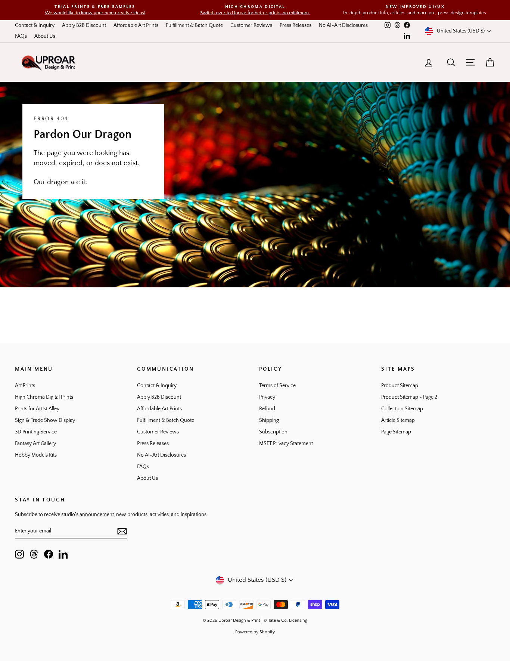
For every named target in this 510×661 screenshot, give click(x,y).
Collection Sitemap (402, 409)
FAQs (21, 36)
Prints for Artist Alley (37, 409)
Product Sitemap (399, 386)
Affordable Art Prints (135, 25)
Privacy (267, 397)
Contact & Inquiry (35, 25)
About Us (44, 36)
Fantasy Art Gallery (35, 444)
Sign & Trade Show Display (45, 420)
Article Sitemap (398, 420)
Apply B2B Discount (84, 25)
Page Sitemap (396, 432)
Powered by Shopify (255, 632)
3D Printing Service (36, 432)
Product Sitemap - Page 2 (409, 397)
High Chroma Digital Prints (44, 397)
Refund (267, 409)
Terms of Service (277, 386)
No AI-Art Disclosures (343, 25)
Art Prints (25, 386)
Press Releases (295, 25)
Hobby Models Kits (36, 455)
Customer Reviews (251, 25)
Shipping (269, 420)
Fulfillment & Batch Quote (194, 25)
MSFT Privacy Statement (286, 444)
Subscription (273, 432)
